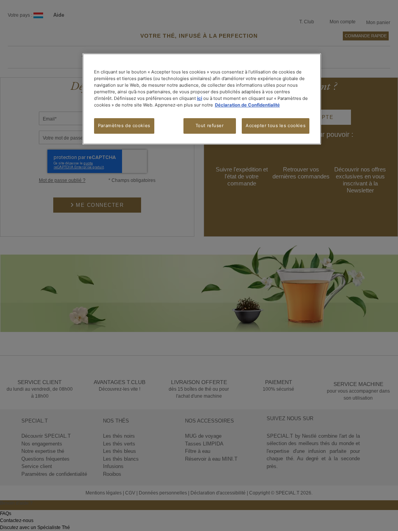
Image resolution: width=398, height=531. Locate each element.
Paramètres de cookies (124, 125)
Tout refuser (210, 125)
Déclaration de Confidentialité (247, 105)
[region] (201, 99)
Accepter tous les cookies (275, 125)
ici (199, 98)
